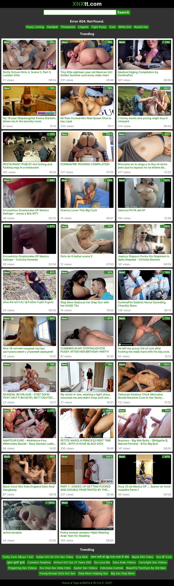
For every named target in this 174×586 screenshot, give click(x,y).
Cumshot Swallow (39, 562)
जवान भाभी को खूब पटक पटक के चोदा (110, 557)
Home (66, 582)
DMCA (86, 582)
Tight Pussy (98, 27)
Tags (76, 582)
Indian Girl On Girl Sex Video (54, 557)
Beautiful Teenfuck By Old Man (146, 567)
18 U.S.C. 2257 (102, 582)
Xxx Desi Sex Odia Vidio (55, 567)
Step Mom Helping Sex (93, 573)
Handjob (52, 27)
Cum (112, 27)
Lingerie (83, 27)
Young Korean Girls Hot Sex (57, 573)
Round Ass (141, 27)
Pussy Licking (35, 27)
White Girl (124, 27)
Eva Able (82, 557)
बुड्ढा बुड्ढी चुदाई (15, 562)
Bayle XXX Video (142, 557)
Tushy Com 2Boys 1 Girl (18, 557)
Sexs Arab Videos (124, 562)
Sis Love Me (102, 562)
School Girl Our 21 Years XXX (72, 562)
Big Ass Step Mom (123, 573)
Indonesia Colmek (111, 567)
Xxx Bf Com (164, 557)
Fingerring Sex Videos (22, 567)
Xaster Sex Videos (85, 567)
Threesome (68, 27)
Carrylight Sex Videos (153, 562)
